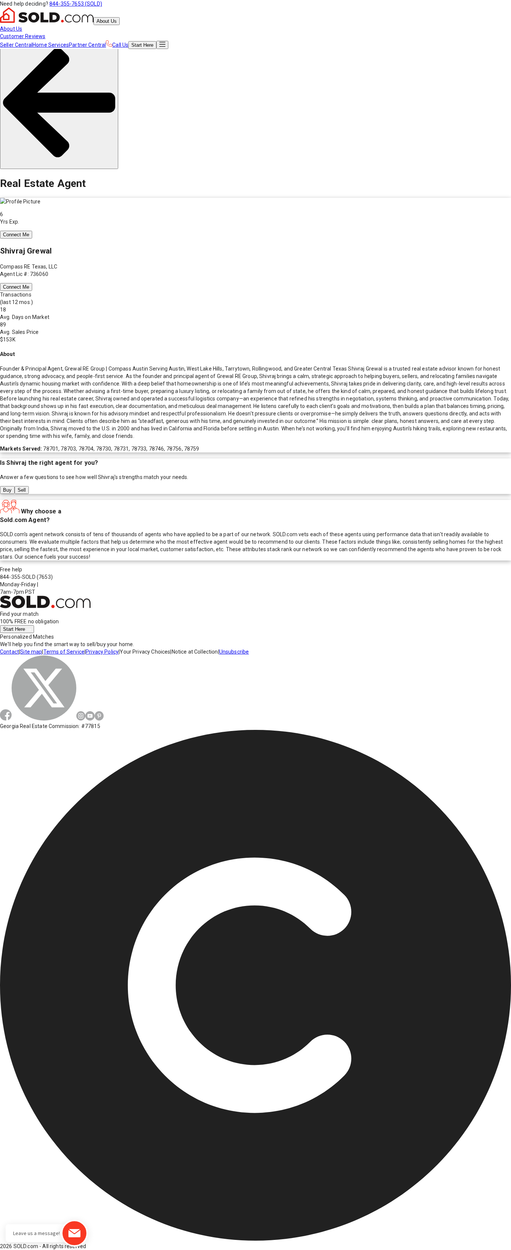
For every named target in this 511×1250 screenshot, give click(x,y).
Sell (22, 490)
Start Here (15, 629)
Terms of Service (64, 652)
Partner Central (87, 45)
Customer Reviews (22, 36)
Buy (7, 490)
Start (142, 45)
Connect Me (16, 234)
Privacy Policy (102, 652)
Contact (9, 652)
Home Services (51, 45)
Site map (31, 652)
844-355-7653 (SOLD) (75, 4)
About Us (107, 21)
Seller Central (16, 45)
